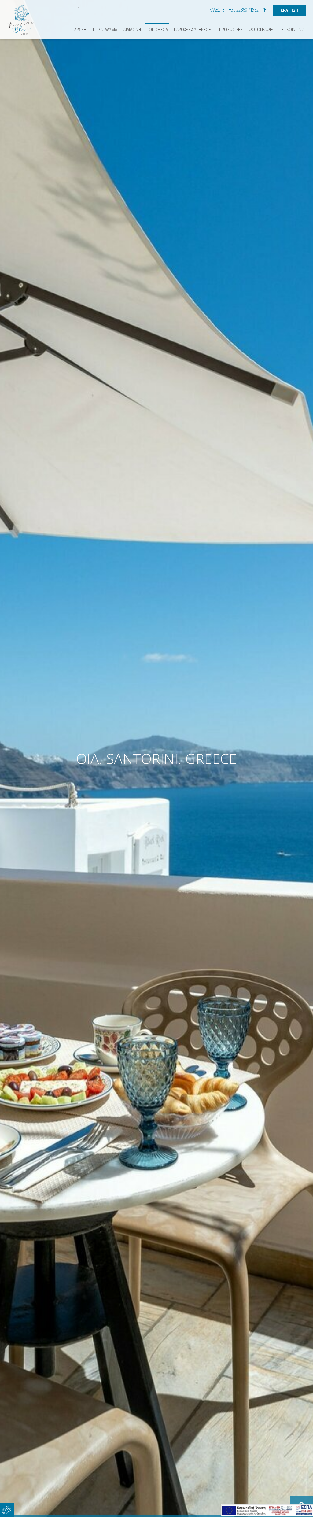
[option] (156, 758)
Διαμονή (132, 29)
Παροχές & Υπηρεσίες (193, 29)
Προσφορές (230, 29)
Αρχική (80, 29)
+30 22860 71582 (244, 9)
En (77, 8)
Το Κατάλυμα (104, 29)
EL (86, 8)
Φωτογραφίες (262, 29)
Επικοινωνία (292, 29)
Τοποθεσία (157, 29)
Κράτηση (289, 10)
